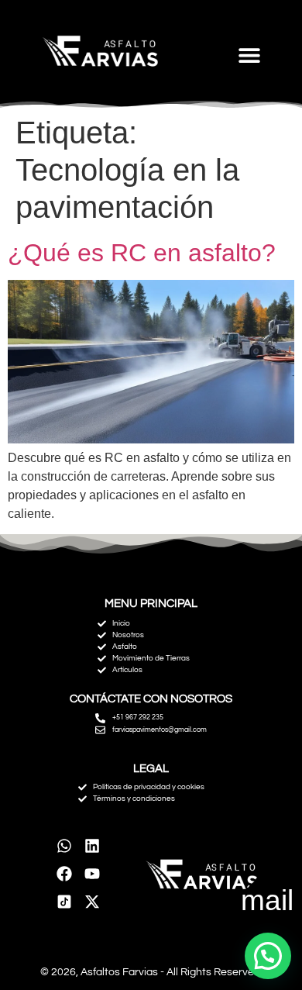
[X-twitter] (92, 902)
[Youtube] (92, 874)
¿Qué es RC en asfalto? (142, 253)
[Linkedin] (92, 846)
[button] (249, 55)
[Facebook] (64, 874)
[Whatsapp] (64, 846)
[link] (64, 902)
